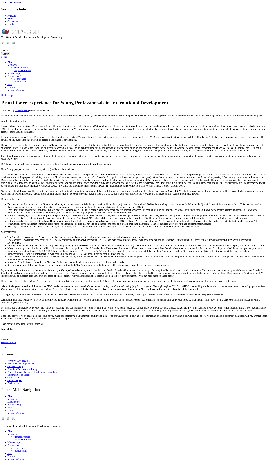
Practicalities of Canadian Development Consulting (32, 372)
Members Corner (15, 90)
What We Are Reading (18, 361)
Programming (14, 76)
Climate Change (15, 366)
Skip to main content (11, 2)
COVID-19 (13, 377)
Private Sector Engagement (20, 363)
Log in (10, 24)
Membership (13, 73)
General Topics (8, 342)
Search (4, 50)
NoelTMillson (22, 110)
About (10, 62)
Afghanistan (13, 383)
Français (11, 15)
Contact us (12, 21)
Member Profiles (22, 67)
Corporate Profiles (22, 70)
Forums (11, 87)
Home (10, 18)
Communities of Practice (19, 374)
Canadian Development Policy (22, 369)
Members (12, 65)
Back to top (7, 95)
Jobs (9, 84)
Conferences (20, 78)
